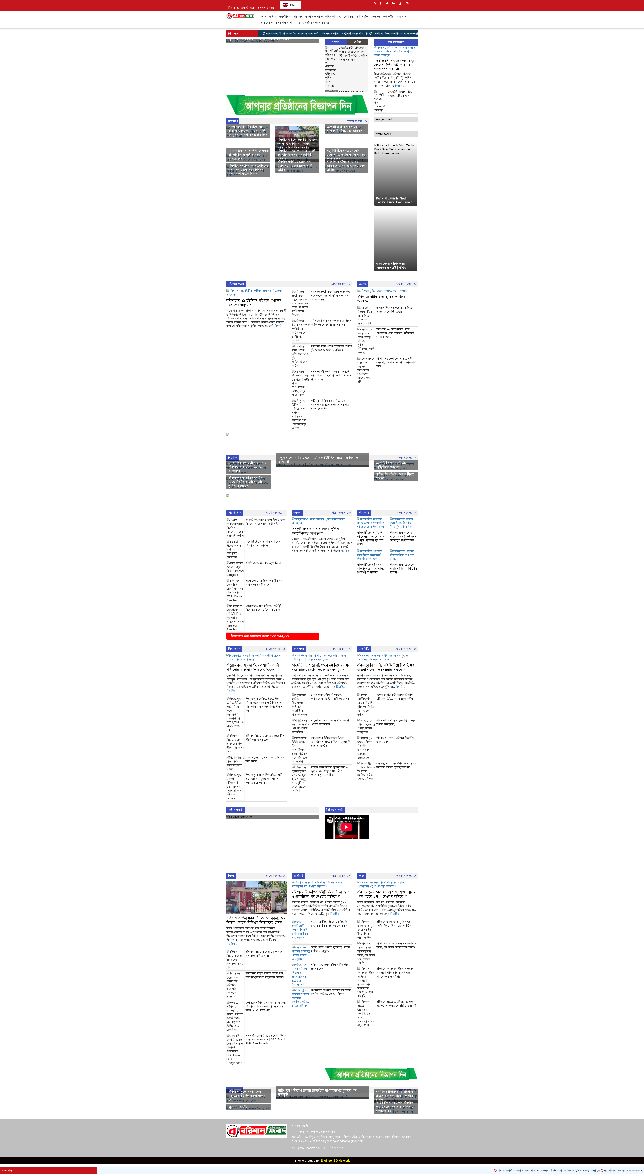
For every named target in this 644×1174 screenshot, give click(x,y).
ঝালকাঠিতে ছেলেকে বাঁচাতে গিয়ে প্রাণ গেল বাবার (403, 568)
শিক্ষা (231, 876)
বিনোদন (375, 16)
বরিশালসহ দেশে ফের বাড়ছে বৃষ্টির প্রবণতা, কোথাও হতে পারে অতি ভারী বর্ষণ (396, 362)
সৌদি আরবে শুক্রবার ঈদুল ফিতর (263, 563)
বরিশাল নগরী (396, 42)
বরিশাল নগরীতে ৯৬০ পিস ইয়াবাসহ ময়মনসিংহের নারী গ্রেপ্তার (294, 166)
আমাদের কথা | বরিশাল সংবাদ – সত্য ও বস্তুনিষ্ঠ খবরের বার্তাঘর (295, 23)
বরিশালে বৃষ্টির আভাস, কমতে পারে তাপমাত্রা (381, 299)
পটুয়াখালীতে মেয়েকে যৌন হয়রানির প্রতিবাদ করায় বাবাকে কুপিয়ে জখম (346, 155)
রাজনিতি (364, 649)
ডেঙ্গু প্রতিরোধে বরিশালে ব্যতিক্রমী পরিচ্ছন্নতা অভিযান (345, 129)
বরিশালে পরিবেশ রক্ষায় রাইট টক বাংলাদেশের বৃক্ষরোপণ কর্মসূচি (296, 155)
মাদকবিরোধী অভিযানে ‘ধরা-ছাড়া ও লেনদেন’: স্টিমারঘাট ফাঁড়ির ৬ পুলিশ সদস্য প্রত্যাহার (276, 33)
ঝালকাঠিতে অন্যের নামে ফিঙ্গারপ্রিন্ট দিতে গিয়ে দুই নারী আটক (403, 536)
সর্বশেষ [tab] (336, 42)
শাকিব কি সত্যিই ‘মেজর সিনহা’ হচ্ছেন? (395, 476)
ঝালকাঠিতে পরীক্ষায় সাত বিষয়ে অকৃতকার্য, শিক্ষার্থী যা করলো (370, 568)
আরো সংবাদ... (356, 121)
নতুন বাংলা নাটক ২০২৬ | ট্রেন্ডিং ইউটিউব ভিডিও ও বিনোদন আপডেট (319, 460)
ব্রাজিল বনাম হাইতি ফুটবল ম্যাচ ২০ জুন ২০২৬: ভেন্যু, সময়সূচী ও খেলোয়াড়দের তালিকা (330, 771)
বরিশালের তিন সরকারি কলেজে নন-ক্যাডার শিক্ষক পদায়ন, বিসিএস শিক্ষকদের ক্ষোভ (380, 33)
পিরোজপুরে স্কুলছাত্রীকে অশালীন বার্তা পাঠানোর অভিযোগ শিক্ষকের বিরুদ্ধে (252, 667)
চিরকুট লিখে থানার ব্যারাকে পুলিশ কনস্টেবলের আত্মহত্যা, (315, 531)
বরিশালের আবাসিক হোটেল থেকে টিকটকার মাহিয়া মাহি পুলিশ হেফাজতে (245, 482)
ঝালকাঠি (364, 512)
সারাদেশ (298, 16)
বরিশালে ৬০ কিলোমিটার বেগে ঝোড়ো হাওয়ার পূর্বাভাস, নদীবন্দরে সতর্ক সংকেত (395, 333)
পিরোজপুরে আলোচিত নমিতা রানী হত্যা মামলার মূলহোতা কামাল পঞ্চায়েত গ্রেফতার (264, 779)
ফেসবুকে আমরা (384, 119)
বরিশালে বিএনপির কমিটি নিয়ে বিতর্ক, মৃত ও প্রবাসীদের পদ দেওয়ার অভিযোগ (386, 667)
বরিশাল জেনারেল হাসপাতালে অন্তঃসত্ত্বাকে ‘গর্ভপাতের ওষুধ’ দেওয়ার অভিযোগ (386, 894)
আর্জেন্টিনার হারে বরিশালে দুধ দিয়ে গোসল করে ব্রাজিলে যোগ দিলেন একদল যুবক (321, 667)
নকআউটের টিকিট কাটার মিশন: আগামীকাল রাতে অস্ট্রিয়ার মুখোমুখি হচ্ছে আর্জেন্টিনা (330, 742)
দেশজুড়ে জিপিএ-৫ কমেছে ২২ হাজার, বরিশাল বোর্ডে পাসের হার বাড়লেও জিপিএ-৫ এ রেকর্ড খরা (266, 1006)
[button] (233, 41)
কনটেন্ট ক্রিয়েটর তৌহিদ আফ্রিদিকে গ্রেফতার (391, 465)
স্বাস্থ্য (361, 876)
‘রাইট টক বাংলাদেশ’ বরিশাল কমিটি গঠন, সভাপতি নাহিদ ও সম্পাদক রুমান (394, 1107)
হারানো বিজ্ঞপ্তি (237, 1107)
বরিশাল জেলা (313, 16)
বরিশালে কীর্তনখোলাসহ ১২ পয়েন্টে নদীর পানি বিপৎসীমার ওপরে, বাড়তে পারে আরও (331, 375)
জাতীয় (272, 16)
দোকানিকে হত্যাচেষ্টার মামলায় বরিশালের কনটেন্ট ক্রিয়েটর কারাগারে (247, 467)
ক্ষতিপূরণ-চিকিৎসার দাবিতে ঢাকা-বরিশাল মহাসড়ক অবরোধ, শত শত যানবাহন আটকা (330, 404)
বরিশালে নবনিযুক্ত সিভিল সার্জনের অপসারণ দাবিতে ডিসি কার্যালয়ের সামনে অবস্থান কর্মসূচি (394, 972)
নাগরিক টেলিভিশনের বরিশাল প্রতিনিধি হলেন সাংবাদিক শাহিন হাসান (395, 1096)
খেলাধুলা (349, 16)
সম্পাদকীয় (388, 16)
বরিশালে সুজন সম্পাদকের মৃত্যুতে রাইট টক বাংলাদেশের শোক (246, 1096)
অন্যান (400, 16)
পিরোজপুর (234, 649)
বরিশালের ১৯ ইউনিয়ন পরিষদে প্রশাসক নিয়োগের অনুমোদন (253, 302)
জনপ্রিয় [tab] (357, 42)
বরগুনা (297, 512)
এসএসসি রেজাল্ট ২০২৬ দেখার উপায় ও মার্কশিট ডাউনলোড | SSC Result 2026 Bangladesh (266, 1039)
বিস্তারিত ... (401, 85)
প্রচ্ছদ (263, 16)
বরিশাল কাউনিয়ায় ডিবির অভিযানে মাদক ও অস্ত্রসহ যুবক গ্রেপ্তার (346, 166)
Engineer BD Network (335, 1160)
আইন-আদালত (333, 16)
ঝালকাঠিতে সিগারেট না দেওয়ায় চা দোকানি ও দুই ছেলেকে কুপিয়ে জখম (248, 155)
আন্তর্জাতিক (285, 16)
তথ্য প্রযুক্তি (362, 16)
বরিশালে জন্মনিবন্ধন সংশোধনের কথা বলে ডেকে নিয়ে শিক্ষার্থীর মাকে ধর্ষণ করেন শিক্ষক (248, 170)
